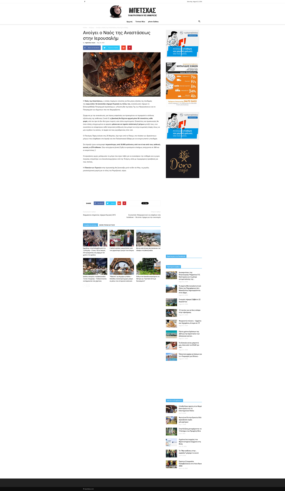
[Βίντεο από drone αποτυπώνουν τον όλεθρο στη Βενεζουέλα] (148, 238)
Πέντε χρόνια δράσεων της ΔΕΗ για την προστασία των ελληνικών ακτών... (189, 334)
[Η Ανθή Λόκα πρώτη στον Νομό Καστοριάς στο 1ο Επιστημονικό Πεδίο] (171, 409)
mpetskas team (90, 42)
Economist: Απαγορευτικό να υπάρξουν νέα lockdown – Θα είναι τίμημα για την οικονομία (144, 216)
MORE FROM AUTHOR (107, 225)
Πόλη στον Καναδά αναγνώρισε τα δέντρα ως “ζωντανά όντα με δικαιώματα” (147, 279)
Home (85, 28)
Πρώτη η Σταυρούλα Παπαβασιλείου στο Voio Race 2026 (190, 464)
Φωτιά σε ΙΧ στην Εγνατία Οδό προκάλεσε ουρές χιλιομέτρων (190, 420)
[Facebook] (84, 1)
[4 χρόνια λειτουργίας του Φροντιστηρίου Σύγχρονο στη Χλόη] (171, 442)
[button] (199, 21)
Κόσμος (91, 28)
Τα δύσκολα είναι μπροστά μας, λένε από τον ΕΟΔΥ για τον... (189, 345)
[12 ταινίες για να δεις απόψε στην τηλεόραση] (171, 313)
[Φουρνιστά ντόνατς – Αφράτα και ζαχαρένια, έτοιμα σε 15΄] (171, 324)
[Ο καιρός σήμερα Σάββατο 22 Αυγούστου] (171, 302)
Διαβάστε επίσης (90, 225)
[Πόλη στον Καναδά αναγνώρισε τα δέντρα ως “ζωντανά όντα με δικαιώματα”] (148, 266)
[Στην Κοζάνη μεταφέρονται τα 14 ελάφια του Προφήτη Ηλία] (171, 431)
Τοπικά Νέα (140, 21)
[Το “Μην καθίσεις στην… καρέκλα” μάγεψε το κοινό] (171, 453)
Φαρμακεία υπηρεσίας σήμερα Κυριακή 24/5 (99, 215)
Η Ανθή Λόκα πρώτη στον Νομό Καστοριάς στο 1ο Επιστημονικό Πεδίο (190, 408)
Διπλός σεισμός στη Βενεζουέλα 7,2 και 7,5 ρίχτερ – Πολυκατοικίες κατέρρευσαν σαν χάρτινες (95, 279)
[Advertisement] (121, 185)
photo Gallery (153, 21)
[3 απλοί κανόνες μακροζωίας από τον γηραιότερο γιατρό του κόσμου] (122, 238)
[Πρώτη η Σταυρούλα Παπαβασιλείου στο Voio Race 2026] (171, 464)
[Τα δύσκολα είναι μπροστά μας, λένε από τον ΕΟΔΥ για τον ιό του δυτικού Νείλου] (171, 346)
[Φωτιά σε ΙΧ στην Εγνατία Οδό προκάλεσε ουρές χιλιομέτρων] (171, 420)
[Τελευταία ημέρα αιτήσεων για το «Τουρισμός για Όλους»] (171, 357)
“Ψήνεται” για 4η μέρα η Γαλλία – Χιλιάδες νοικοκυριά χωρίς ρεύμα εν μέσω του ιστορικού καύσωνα (121, 279)
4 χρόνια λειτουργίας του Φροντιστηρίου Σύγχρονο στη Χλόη (190, 442)
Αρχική (129, 21)
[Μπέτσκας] (142, 11)
